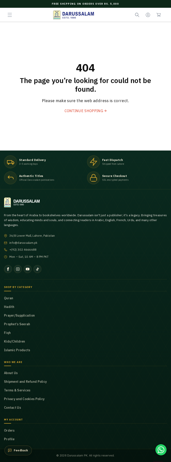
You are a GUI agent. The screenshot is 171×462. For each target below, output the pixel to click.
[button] (9, 15)
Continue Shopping (84, 111)
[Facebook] (8, 269)
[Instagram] (18, 269)
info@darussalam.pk (23, 243)
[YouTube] (28, 269)
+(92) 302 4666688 (23, 250)
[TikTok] (37, 269)
